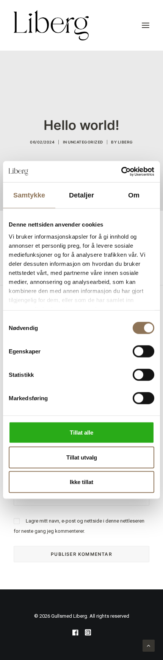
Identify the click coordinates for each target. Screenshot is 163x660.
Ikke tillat (81, 482)
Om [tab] (133, 195)
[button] (145, 25)
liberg (125, 142)
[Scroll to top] (149, 645)
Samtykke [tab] (29, 195)
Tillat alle (81, 432)
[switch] (143, 351)
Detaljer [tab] (81, 195)
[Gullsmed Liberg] (51, 25)
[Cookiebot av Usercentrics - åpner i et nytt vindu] (121, 172)
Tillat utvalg (81, 457)
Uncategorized (85, 142)
